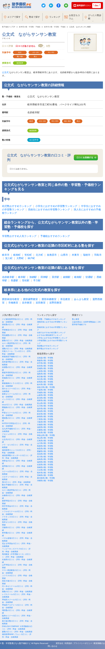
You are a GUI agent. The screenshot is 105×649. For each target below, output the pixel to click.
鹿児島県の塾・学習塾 (46, 478)
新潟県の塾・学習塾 (45, 398)
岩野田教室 (55, 302)
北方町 (39, 254)
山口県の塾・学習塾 (45, 443)
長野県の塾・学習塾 (45, 400)
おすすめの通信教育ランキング (49, 335)
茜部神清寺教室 (10, 299)
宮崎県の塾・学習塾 (45, 475)
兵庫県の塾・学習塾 (45, 430)
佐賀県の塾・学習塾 (45, 465)
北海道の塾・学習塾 (45, 358)
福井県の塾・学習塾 (45, 409)
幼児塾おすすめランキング (17, 206)
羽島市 (98, 254)
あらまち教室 (81, 299)
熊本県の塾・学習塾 (45, 473)
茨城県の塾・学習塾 (45, 393)
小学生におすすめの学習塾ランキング (56, 206)
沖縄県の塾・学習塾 (45, 481)
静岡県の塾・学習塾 (45, 417)
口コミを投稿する (85, 157)
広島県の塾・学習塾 (45, 441)
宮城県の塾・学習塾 (45, 368)
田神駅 (44, 277)
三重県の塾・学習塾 (45, 419)
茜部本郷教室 (49, 299)
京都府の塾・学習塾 (45, 425)
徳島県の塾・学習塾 (45, 459)
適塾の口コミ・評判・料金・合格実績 (17, 349)
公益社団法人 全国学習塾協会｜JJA (86, 322)
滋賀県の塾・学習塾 (45, 427)
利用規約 (68, 643)
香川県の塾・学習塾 (45, 457)
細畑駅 (66, 277)
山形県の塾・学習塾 (45, 371)
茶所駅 (55, 277)
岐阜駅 (22, 277)
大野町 (20, 258)
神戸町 (31, 258)
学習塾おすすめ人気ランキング (19, 236)
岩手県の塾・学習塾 (45, 363)
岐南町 (17, 254)
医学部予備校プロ (79, 324)
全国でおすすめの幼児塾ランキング (51, 333)
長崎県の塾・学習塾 (45, 467)
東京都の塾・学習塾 (45, 377)
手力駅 (37, 280)
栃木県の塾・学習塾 (45, 384)
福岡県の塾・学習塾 (45, 462)
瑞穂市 (86, 254)
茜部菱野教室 (30, 299)
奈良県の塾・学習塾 (45, 433)
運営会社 (59, 643)
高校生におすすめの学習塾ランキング (49, 209)
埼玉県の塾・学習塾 (45, 379)
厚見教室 (65, 299)
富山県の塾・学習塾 (45, 403)
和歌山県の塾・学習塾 (46, 435)
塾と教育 (75, 319)
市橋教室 (13, 302)
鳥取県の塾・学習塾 (45, 449)
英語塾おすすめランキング (47, 346)
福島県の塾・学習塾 (45, 374)
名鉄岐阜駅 (8, 277)
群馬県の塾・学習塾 (45, 382)
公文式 (5, 72)
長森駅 (14, 280)
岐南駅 (78, 277)
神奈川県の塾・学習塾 (46, 387)
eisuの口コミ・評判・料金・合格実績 (17, 405)
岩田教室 (41, 302)
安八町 (9, 258)
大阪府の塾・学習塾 (45, 422)
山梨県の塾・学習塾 (45, 395)
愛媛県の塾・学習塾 (45, 451)
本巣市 (75, 254)
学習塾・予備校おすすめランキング (51, 319)
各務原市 (52, 254)
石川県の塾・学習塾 (45, 406)
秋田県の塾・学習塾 (45, 366)
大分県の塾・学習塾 (45, 470)
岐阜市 (5, 254)
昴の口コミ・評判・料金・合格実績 (16, 482)
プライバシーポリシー (82, 643)
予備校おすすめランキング (55, 236)
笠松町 (28, 254)
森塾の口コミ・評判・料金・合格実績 (17, 340)
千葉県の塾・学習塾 (45, 390)
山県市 (64, 254)
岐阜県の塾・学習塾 (45, 414)
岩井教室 (27, 302)
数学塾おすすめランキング (47, 349)
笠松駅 (25, 280)
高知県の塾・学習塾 (45, 454)
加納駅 (33, 277)
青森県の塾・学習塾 (45, 360)
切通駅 (89, 277)
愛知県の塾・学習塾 (45, 411)
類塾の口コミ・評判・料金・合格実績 (17, 592)
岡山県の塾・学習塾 (45, 438)
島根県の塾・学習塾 (45, 446)
